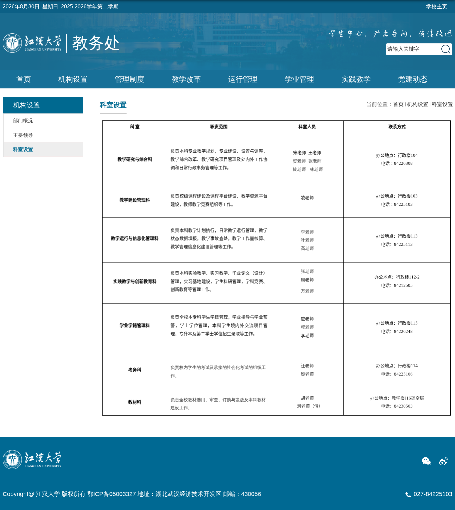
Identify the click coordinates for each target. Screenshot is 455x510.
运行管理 (242, 79)
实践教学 (356, 79)
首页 (23, 79)
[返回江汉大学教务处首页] (37, 51)
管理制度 (129, 79)
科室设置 (442, 104)
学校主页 (436, 6)
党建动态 (412, 79)
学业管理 (299, 79)
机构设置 (73, 79)
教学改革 (186, 79)
